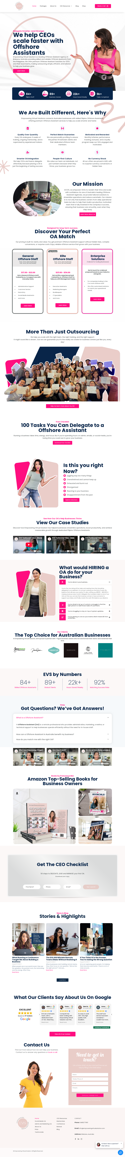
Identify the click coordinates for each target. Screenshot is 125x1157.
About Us (53, 6)
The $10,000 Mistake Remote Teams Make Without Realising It (61, 959)
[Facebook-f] (75, 1139)
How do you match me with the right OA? (35, 739)
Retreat (59, 1127)
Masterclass (61, 1121)
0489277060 (84, 1122)
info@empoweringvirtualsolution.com (92, 1128)
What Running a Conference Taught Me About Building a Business (25, 960)
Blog (77, 6)
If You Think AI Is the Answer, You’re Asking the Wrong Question (96, 959)
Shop (84, 6)
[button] (62, 717)
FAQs (36, 1129)
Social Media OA (40, 1121)
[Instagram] (81, 1139)
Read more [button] (45, 1022)
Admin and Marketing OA (43, 1124)
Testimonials (39, 1132)
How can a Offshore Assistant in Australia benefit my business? (45, 734)
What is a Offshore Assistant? (29, 717)
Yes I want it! (91, 887)
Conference (61, 1124)
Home (34, 6)
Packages (43, 6)
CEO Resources (65, 6)
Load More (62, 980)
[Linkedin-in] (78, 1139)
